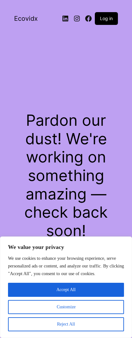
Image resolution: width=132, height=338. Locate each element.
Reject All (66, 324)
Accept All (66, 289)
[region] (66, 287)
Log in (106, 18)
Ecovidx (26, 18)
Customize (66, 306)
